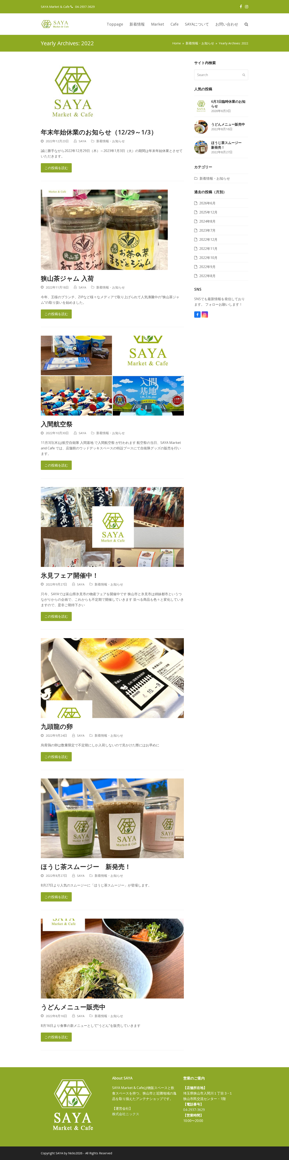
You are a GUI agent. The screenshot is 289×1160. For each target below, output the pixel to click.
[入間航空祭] (112, 375)
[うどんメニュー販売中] (112, 958)
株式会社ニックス (125, 1114)
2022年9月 (207, 266)
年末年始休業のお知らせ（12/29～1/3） (99, 132)
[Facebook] (241, 6)
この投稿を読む (56, 168)
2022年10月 (208, 257)
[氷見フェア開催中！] (112, 526)
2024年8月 (207, 221)
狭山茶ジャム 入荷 (67, 278)
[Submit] (243, 75)
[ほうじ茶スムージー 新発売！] (112, 818)
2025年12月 (208, 212)
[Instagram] (246, 6)
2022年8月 (207, 276)
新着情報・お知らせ (110, 141)
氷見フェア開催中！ (70, 575)
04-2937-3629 (85, 6)
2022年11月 (208, 248)
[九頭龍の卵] (112, 677)
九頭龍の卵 (57, 726)
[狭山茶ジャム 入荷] (104, 229)
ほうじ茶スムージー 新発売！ (86, 866)
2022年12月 (208, 239)
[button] (246, 24)
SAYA (82, 141)
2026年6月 (207, 203)
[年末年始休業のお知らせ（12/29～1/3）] (72, 91)
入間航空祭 (57, 424)
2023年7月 (207, 230)
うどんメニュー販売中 (73, 1007)
